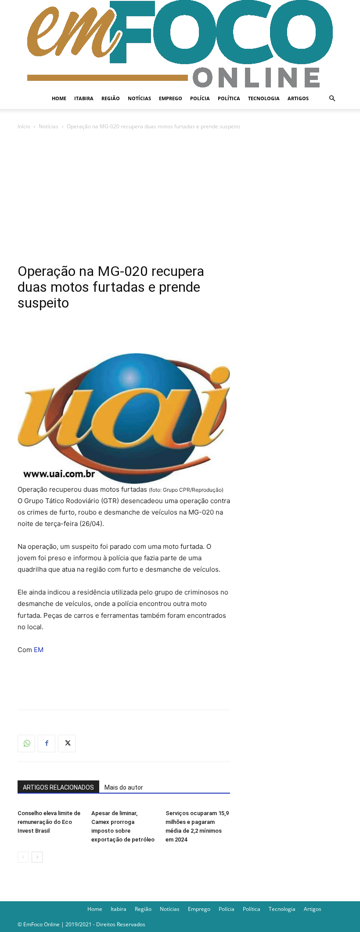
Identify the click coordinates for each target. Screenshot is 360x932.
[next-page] (37, 857)
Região (110, 98)
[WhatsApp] (26, 743)
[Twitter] (67, 743)
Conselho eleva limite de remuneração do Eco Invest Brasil (49, 822)
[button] (331, 98)
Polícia (200, 98)
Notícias (139, 98)
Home (59, 98)
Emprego (170, 98)
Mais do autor (123, 787)
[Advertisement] (180, 197)
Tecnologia (264, 98)
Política (229, 98)
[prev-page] (23, 857)
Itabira (84, 98)
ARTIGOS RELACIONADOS (58, 787)
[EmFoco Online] (180, 44)
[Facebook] (46, 743)
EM (38, 650)
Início (24, 126)
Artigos (298, 98)
